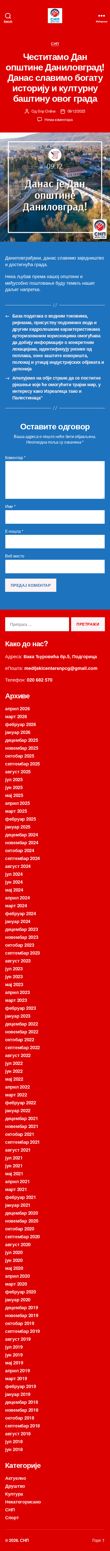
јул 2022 (14, 1063)
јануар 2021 (17, 1205)
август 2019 (18, 1339)
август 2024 (18, 866)
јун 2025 (14, 787)
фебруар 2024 (20, 913)
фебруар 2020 (20, 1291)
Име (10, 506)
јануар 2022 (17, 1110)
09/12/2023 (76, 111)
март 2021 (16, 1189)
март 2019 (16, 1378)
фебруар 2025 (20, 819)
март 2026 (16, 716)
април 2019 (17, 1370)
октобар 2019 (19, 1323)
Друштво (15, 1486)
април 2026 (17, 708)
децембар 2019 (21, 1307)
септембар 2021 (22, 1142)
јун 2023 (14, 976)
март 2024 (16, 905)
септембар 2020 (22, 1236)
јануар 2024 (17, 921)
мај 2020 (14, 1268)
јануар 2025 (17, 826)
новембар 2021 (21, 1126)
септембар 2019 (22, 1331)
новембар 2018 (21, 1410)
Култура (14, 1493)
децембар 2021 (21, 1118)
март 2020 (16, 1284)
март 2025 (16, 811)
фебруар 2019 (20, 1386)
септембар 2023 (22, 953)
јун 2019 (14, 1354)
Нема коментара (58, 119)
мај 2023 (14, 984)
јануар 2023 (17, 1016)
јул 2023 (14, 968)
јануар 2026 (17, 732)
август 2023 (18, 960)
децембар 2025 (21, 740)
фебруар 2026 (20, 724)
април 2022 (17, 1086)
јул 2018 (14, 1441)
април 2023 (17, 992)
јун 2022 (14, 1071)
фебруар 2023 (20, 1008)
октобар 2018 (19, 1417)
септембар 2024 (22, 858)
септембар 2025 (22, 763)
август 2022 (18, 1055)
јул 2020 (14, 1252)
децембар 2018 (21, 1402)
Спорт (12, 1517)
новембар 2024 (21, 842)
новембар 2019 (21, 1315)
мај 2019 (14, 1362)
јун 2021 (14, 1165)
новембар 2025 (21, 748)
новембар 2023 (21, 937)
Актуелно (15, 1478)
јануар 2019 (17, 1394)
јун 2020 (14, 1260)
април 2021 (17, 1181)
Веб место (14, 556)
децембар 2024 (21, 834)
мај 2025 (14, 795)
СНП (55, 43)
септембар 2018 (22, 1425)
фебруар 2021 (20, 1197)
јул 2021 (14, 1157)
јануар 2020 (17, 1299)
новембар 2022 (21, 1031)
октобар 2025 (19, 755)
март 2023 (16, 1000)
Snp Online (46, 111)
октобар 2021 (19, 1134)
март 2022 (16, 1094)
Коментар (15, 457)
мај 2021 (14, 1173)
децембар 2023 (21, 929)
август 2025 (18, 771)
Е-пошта (14, 531)
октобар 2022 (19, 1039)
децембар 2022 (21, 1023)
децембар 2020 (21, 1213)
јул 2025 (14, 779)
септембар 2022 (22, 1047)
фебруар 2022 (20, 1102)
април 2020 (17, 1276)
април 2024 (17, 897)
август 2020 (18, 1244)
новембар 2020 (21, 1220)
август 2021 (18, 1150)
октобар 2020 (19, 1228)
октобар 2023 (19, 945)
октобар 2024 (19, 850)
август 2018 (18, 1433)
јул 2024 (14, 874)
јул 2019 (14, 1347)
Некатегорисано (23, 1501)
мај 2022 (14, 1079)
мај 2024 (14, 889)
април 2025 (17, 803)
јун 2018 (14, 1449)
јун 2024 (14, 882)
